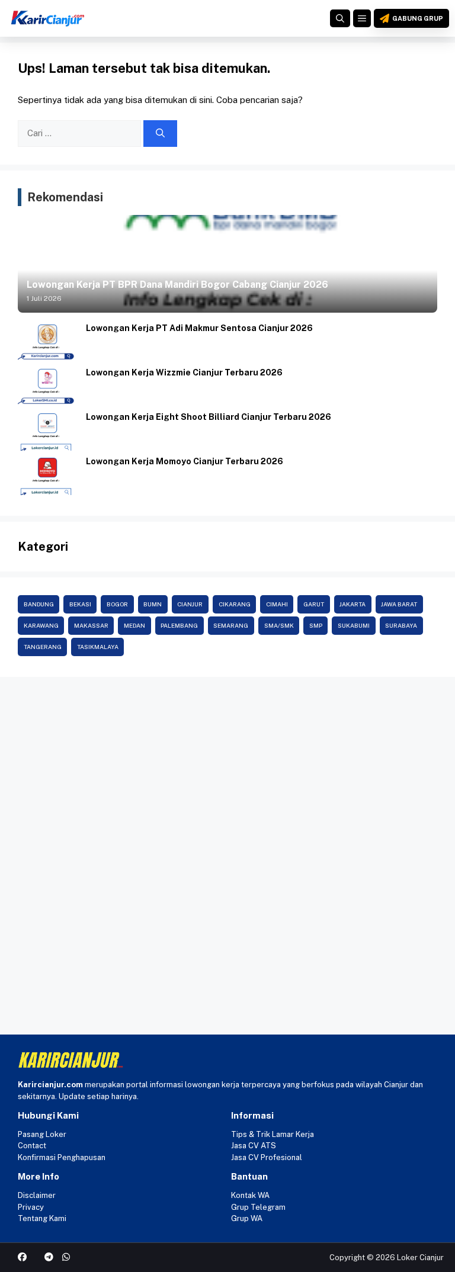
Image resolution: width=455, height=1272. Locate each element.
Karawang (41, 625)
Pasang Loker (42, 1134)
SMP (315, 625)
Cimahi (277, 604)
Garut (313, 604)
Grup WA (246, 1218)
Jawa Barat (399, 604)
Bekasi (80, 604)
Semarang (230, 625)
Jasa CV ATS (253, 1145)
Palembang (179, 625)
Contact (32, 1145)
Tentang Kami (42, 1218)
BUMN (152, 604)
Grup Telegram (258, 1207)
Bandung (39, 604)
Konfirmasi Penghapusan (61, 1157)
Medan (134, 625)
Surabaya (401, 625)
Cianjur (190, 604)
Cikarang (235, 604)
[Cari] (160, 133)
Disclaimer (37, 1195)
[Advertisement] (227, 772)
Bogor (117, 604)
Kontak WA (250, 1195)
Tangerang (43, 646)
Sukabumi (354, 625)
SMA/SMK (279, 625)
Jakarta (352, 604)
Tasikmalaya (97, 646)
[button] (340, 18)
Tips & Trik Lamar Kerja (272, 1134)
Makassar (91, 625)
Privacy (31, 1207)
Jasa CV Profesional (266, 1157)
